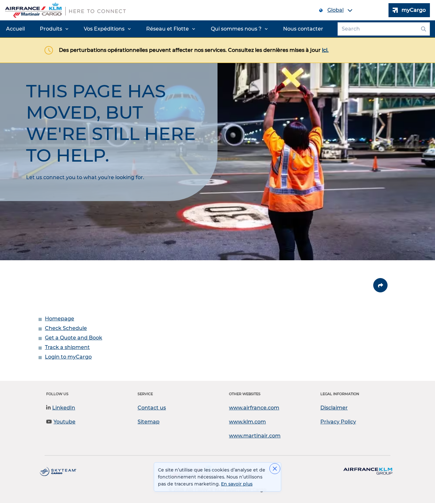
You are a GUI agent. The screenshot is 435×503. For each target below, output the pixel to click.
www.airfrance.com (254, 408)
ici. (325, 50)
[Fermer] (274, 468)
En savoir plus (237, 484)
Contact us (152, 408)
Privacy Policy (338, 422)
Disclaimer (334, 408)
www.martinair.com (255, 436)
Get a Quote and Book (73, 338)
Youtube (64, 422)
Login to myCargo (68, 357)
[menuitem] (15, 29)
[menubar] (164, 29)
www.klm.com (247, 422)
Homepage (59, 319)
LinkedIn (63, 408)
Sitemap (149, 422)
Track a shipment (67, 347)
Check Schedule (66, 328)
